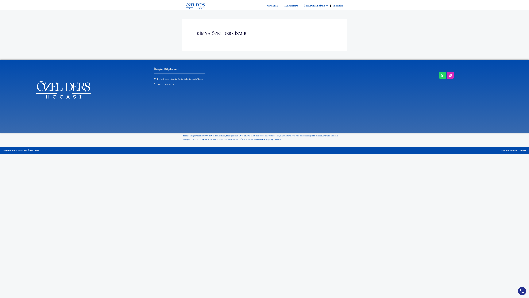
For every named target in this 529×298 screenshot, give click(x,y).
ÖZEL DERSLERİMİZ (314, 5)
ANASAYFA (272, 5)
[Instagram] (450, 75)
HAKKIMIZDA (291, 5)
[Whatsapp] (442, 75)
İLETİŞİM (338, 5)
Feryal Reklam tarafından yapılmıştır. (513, 150)
